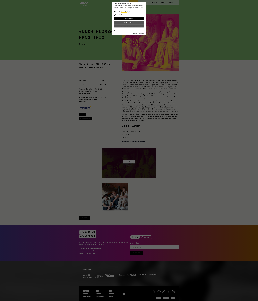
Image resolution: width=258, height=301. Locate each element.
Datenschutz (141, 33)
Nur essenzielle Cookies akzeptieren (129, 26)
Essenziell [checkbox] (117, 11)
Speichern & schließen (129, 22)
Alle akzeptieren (129, 18)
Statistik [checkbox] (124, 11)
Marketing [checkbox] (131, 11)
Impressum (134, 33)
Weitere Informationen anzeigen (129, 29)
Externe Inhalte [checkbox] (119, 14)
